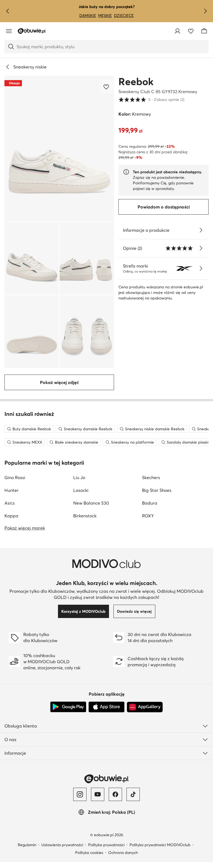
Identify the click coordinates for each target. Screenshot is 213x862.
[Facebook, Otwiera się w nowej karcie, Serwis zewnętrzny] (115, 794)
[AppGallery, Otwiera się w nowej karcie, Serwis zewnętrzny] (145, 707)
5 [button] (151, 99)
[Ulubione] (190, 31)
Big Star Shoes (156, 490)
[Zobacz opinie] (200, 248)
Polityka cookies (89, 852)
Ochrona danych (123, 852)
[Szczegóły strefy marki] (200, 268)
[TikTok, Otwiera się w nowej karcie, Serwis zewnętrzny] (133, 794)
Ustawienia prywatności (62, 844)
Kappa (11, 515)
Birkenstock (85, 515)
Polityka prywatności (106, 844)
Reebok (135, 81)
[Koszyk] (204, 31)
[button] (59, 149)
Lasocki (80, 490)
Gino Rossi (14, 477)
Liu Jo (79, 477)
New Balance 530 (91, 503)
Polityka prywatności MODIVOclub (160, 844)
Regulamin (27, 844)
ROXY (148, 515)
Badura (149, 503)
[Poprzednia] (7, 11)
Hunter (11, 490)
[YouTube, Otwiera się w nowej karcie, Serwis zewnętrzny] (97, 794)
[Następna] (205, 11)
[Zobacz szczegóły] (200, 230)
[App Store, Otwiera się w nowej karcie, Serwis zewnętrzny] (106, 707)
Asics (9, 503)
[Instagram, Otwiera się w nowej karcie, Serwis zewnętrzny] (80, 794)
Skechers (151, 477)
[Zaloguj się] (177, 31)
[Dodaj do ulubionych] (107, 86)
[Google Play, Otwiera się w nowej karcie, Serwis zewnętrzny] (68, 707)
